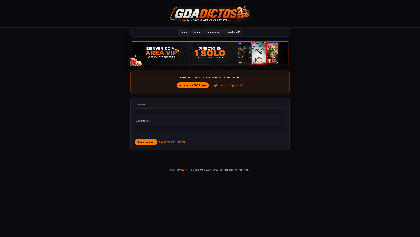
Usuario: (140, 104)
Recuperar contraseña (171, 141)
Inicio (184, 32)
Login (196, 32)
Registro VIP (233, 32)
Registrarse (213, 32)
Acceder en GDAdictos (192, 85)
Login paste (219, 85)
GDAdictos (186, 169)
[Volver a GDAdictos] (210, 13)
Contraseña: (143, 120)
